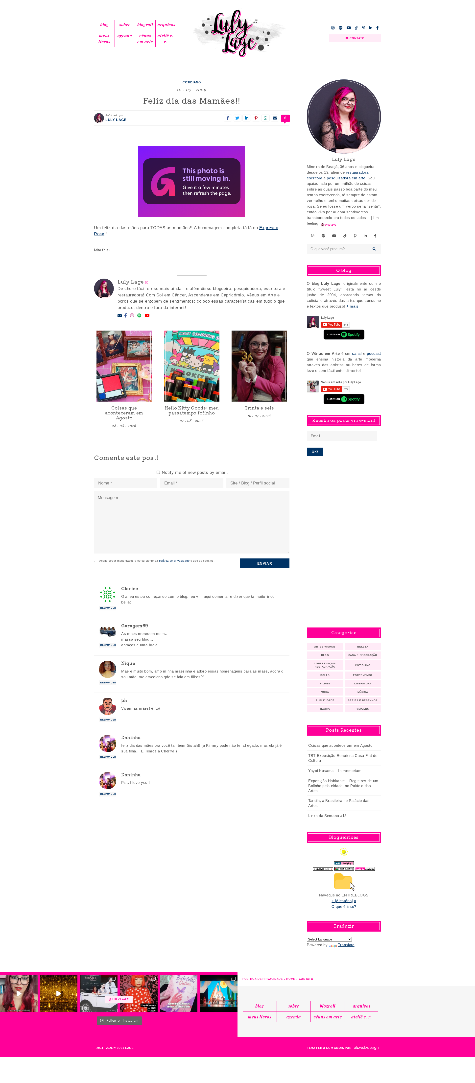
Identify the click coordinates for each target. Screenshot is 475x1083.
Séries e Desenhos (363, 700)
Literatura (362, 683)
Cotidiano (192, 82)
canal (356, 353)
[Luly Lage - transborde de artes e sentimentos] (237, 33)
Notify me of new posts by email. (195, 472)
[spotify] (341, 28)
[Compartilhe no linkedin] (246, 118)
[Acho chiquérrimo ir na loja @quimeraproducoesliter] (179, 993)
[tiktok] (356, 28)
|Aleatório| (344, 901)
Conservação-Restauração (325, 665)
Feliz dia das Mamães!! (191, 100)
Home (290, 978)
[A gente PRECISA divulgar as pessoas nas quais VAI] (19, 993)
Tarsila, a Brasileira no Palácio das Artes (338, 803)
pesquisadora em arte (346, 178)
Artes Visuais (325, 646)
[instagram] (333, 28)
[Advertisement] (344, 542)
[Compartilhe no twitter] (237, 118)
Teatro (325, 708)
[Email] (120, 315)
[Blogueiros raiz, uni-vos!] (323, 868)
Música (362, 692)
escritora (314, 178)
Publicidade (325, 700)
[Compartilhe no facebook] (228, 118)
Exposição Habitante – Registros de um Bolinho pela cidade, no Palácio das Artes (343, 786)
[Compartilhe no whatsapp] (265, 118)
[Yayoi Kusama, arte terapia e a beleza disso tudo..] (59, 993)
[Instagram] (132, 315)
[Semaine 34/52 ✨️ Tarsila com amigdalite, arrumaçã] (99, 993)
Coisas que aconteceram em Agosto (340, 745)
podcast (374, 353)
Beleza (362, 646)
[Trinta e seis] (259, 366)
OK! (315, 452)
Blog (104, 24)
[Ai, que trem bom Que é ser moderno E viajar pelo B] (219, 993)
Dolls (325, 675)
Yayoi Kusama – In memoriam (335, 771)
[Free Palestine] (344, 868)
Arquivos (166, 24)
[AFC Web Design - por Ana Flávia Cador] (366, 1048)
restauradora (357, 172)
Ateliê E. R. (165, 39)
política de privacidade (174, 560)
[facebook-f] (377, 28)
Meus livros (104, 39)
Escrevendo (362, 675)
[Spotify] (139, 315)
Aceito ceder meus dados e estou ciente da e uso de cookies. (156, 560)
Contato (306, 978)
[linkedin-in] (371, 28)
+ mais (352, 306)
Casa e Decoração (362, 655)
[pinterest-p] (363, 28)
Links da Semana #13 (327, 816)
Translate (346, 945)
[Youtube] (147, 315)
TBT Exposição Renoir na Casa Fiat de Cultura (342, 758)
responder (108, 608)
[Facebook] (125, 315)
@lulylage (119, 999)
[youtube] (349, 28)
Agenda (125, 35)
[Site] (146, 282)
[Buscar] (374, 249)
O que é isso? (344, 906)
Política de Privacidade (262, 978)
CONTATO (357, 38)
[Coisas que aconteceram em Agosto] (124, 366)
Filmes (325, 683)
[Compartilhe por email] (275, 118)
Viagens (362, 708)
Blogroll (145, 24)
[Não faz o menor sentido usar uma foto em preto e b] (139, 993)
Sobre (124, 24)
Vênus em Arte (145, 39)
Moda (325, 692)
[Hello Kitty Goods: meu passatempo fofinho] (191, 366)
